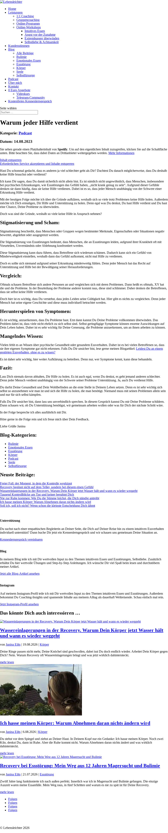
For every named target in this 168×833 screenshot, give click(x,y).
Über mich (15, 82)
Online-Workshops (28, 27)
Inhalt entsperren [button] (11, 160)
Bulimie (21, 57)
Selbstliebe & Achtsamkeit (42, 42)
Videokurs (23, 94)
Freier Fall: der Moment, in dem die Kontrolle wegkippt (36, 483)
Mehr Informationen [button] (121, 153)
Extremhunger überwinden (42, 38)
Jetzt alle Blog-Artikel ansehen (20, 573)
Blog (11, 49)
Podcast (13, 79)
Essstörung (23, 64)
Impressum (25, 821)
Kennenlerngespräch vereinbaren (21, 539)
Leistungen (15, 12)
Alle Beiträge (25, 53)
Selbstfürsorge (25, 75)
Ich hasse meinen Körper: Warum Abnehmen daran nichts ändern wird (45, 502)
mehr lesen (7, 662)
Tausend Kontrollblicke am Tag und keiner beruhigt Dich (37, 494)
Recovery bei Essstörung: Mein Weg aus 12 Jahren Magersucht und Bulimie (80, 765)
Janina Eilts (13, 644)
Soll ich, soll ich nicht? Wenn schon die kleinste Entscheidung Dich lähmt (47, 505)
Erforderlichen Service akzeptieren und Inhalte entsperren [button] (37, 163)
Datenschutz (8, 821)
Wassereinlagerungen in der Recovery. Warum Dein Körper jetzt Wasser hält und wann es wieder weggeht (68, 491)
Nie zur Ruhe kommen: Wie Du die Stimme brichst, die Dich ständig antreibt (49, 498)
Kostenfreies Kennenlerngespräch (30, 101)
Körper (21, 68)
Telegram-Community (30, 97)
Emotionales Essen (28, 60)
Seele (19, 71)
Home (12, 8)
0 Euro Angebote (19, 90)
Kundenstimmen (19, 45)
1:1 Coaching (25, 16)
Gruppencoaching (28, 20)
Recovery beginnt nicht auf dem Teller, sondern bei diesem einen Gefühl (46, 487)
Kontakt (13, 86)
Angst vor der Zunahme (40, 34)
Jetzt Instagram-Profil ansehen (19, 604)
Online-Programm (28, 23)
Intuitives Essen (35, 31)
